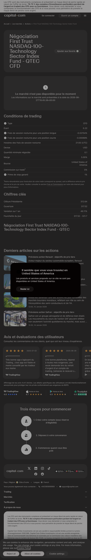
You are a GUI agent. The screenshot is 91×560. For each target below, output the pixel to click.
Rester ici (24, 289)
